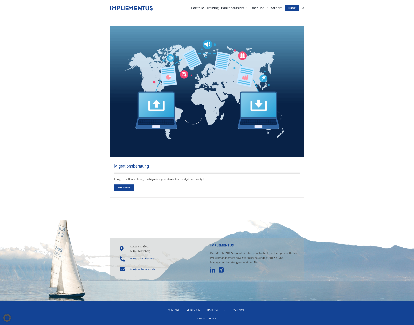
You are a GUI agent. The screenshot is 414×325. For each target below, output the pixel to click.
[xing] (221, 270)
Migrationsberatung (131, 166)
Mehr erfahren (124, 187)
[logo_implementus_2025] (131, 6)
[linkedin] (212, 270)
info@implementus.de (142, 269)
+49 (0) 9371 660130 (142, 258)
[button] (303, 8)
